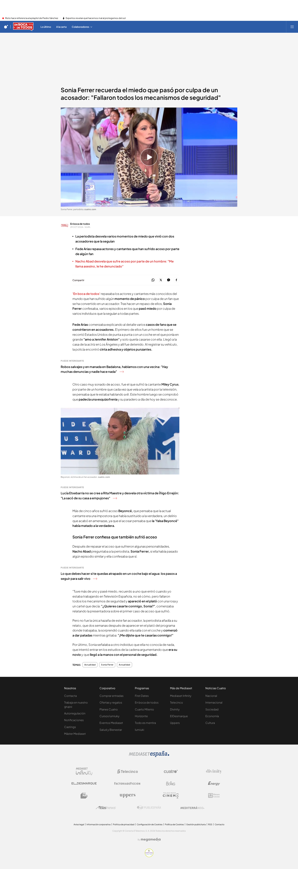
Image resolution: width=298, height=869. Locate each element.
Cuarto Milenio (144, 709)
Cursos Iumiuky (110, 716)
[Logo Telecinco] (127, 771)
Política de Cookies (174, 824)
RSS (210, 824)
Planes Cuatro (109, 709)
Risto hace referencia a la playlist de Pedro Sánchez (31, 18)
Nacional (211, 696)
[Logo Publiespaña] (149, 807)
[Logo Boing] (170, 783)
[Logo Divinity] (214, 771)
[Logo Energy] (214, 783)
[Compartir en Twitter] (161, 280)
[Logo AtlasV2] (106, 807)
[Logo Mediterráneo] (192, 807)
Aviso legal (79, 824)
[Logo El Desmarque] (84, 783)
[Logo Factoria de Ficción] (127, 783)
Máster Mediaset (75, 733)
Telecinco (176, 702)
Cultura (210, 723)
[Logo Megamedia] (151, 839)
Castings (70, 727)
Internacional (213, 702)
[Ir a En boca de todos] (23, 26)
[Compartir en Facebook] (176, 280)
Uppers (175, 723)
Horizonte (141, 716)
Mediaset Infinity (180, 696)
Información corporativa (99, 824)
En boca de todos (80, 224)
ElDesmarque (179, 716)
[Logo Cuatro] (171, 771)
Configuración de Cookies (149, 824)
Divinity (175, 709)
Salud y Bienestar (111, 729)
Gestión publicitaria (196, 824)
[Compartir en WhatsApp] (153, 280)
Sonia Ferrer (107, 665)
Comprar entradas (111, 696)
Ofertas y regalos (111, 702)
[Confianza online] (149, 856)
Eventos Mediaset (111, 723)
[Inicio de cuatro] (6, 26)
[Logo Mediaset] (149, 756)
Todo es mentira (145, 723)
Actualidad (90, 665)
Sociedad (211, 709)
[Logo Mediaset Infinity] (84, 771)
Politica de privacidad (123, 824)
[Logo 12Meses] (214, 795)
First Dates (142, 696)
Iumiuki (139, 729)
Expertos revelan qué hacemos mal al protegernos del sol (96, 18)
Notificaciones (74, 720)
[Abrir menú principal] (292, 26)
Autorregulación (74, 713)
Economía (212, 716)
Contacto (219, 824)
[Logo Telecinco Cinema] (171, 795)
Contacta (70, 696)
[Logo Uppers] (127, 795)
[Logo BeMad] (84, 795)
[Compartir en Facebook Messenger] (169, 280)
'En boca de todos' (86, 294)
